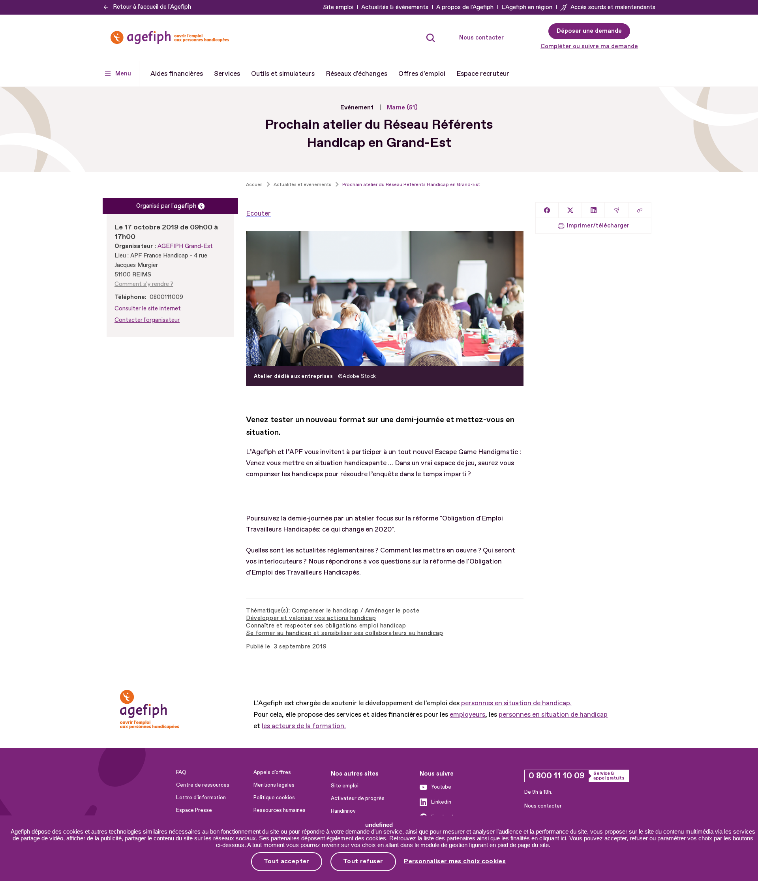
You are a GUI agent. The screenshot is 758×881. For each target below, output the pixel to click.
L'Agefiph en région (526, 7)
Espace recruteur (482, 74)
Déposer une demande (589, 31)
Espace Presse (194, 810)
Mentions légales (274, 785)
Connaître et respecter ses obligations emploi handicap (326, 625)
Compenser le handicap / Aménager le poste (356, 610)
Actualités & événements (394, 7)
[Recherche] (431, 37)
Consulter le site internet (147, 308)
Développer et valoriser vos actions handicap (311, 618)
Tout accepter (287, 861)
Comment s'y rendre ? (143, 284)
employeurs (467, 714)
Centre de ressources (202, 785)
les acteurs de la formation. (304, 726)
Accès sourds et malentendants (612, 7)
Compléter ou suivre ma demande (589, 46)
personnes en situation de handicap (553, 714)
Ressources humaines (279, 810)
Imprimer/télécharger (598, 225)
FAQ (181, 772)
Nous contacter (481, 37)
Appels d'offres (272, 772)
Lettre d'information (201, 797)
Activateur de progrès (358, 798)
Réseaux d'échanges (356, 74)
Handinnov (343, 811)
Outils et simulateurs (283, 74)
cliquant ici (552, 838)
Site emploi (338, 7)
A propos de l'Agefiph (464, 7)
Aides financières (176, 74)
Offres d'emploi (421, 74)
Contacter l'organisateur (147, 320)
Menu (123, 73)
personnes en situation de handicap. (516, 703)
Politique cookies (274, 797)
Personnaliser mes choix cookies (455, 861)
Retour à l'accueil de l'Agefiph (152, 7)
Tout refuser (363, 861)
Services (227, 74)
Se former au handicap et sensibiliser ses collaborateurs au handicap (344, 633)
